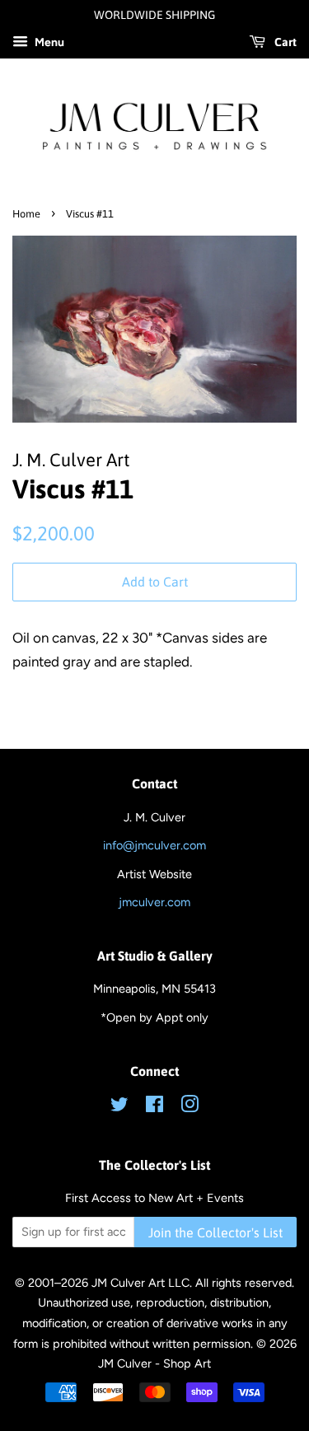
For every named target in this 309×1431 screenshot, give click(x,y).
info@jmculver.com (154, 845)
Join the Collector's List (215, 1232)
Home (26, 214)
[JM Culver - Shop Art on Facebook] (154, 1107)
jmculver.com (154, 902)
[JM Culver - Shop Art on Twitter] (119, 1107)
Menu (48, 42)
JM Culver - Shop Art (154, 1363)
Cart (284, 42)
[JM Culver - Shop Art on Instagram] (189, 1107)
